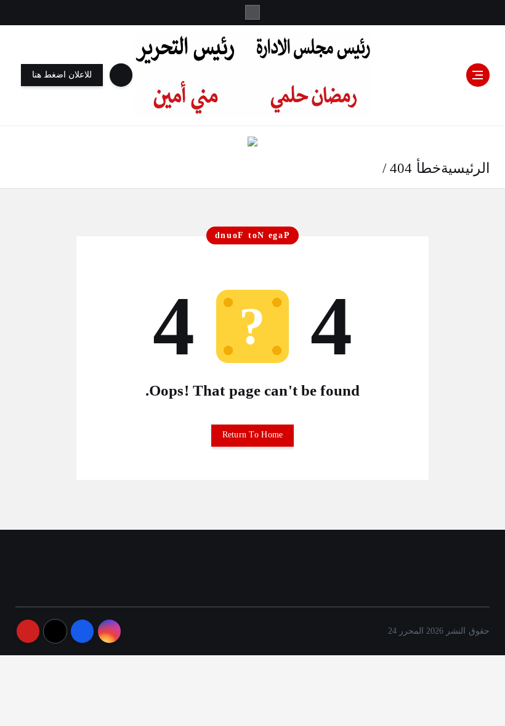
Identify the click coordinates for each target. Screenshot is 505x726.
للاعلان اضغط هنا (62, 74)
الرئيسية (465, 168)
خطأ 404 (415, 168)
